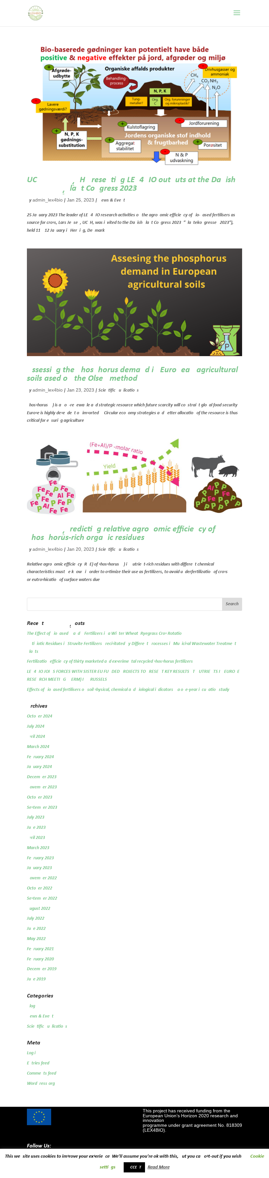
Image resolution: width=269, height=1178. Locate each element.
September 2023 (42, 807)
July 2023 (35, 817)
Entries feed (38, 1063)
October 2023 (39, 797)
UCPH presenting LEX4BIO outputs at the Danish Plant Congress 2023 (131, 184)
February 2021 (40, 949)
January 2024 (39, 766)
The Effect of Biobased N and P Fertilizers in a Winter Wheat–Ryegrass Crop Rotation (105, 633)
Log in (32, 1053)
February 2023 (40, 858)
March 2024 (38, 746)
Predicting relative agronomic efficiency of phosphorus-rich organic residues (121, 533)
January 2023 (39, 868)
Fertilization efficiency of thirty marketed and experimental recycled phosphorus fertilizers (110, 661)
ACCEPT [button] (134, 1167)
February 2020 (40, 959)
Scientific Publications (118, 390)
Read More (159, 1167)
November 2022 (42, 878)
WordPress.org (41, 1083)
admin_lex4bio (47, 200)
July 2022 (35, 918)
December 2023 (41, 777)
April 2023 (36, 837)
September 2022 (42, 898)
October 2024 (39, 716)
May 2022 (36, 938)
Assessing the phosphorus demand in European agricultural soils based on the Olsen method (132, 374)
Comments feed (41, 1073)
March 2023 (38, 848)
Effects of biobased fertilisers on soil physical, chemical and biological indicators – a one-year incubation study (128, 689)
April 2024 (36, 736)
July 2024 (35, 726)
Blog (31, 1006)
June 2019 (36, 979)
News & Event (111, 200)
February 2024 (40, 757)
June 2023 (36, 827)
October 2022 (39, 888)
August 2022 (38, 908)
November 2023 (42, 787)
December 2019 (41, 969)
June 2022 (36, 928)
